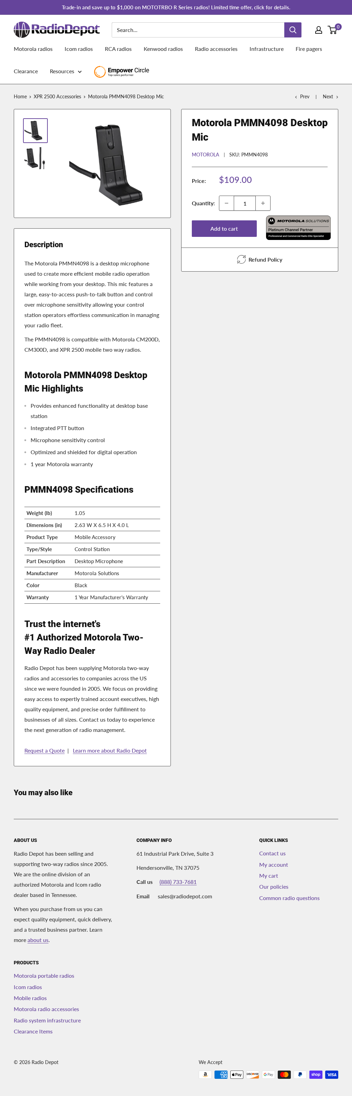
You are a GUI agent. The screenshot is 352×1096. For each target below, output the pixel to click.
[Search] (292, 29)
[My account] (318, 30)
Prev (304, 96)
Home (20, 96)
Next (328, 96)
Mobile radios (30, 998)
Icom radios (79, 48)
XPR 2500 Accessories (57, 96)
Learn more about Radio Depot (110, 750)
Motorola (205, 154)
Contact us (272, 853)
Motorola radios (33, 48)
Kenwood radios (163, 48)
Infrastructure (267, 48)
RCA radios (118, 48)
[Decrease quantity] (226, 203)
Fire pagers (309, 48)
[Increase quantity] (263, 203)
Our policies (273, 886)
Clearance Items (33, 1031)
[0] (332, 30)
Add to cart (224, 228)
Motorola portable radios (44, 975)
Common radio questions (289, 898)
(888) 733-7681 (178, 881)
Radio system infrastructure (47, 1020)
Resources (62, 71)
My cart (268, 875)
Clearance (26, 71)
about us (38, 939)
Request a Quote (44, 750)
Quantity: (203, 203)
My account (273, 864)
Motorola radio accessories (46, 1009)
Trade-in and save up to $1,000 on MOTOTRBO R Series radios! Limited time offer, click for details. (176, 7)
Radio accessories (216, 48)
